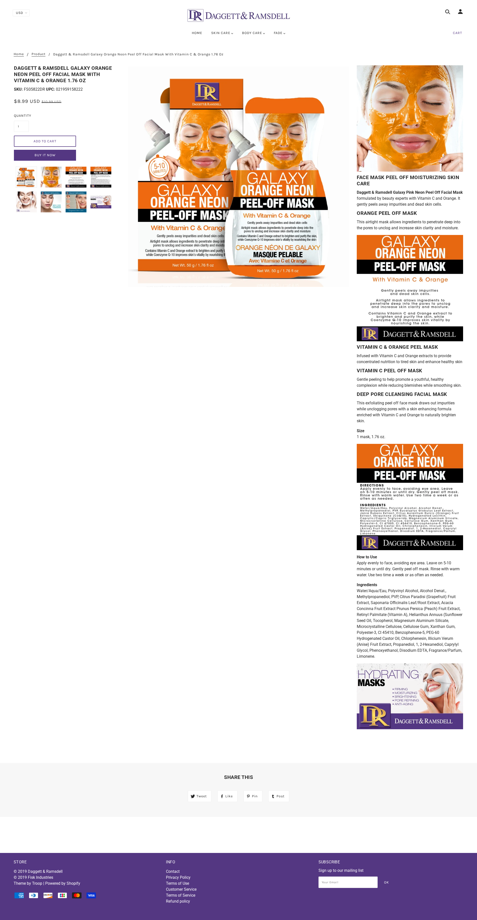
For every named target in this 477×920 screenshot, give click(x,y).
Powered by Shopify (62, 883)
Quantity (21, 116)
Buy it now (45, 155)
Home (19, 54)
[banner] (238, 15)
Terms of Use (177, 883)
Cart (457, 33)
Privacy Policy (178, 877)
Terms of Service (180, 895)
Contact (173, 871)
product (38, 54)
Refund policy (178, 901)
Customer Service (181, 889)
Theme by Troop (28, 883)
